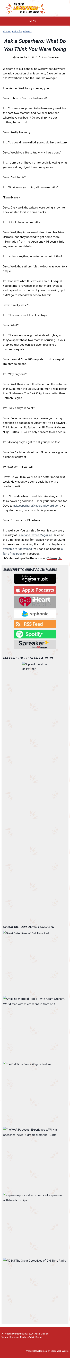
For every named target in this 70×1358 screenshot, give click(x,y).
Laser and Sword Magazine (35, 535)
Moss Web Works (59, 1351)
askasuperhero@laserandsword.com (36, 505)
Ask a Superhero (50, 57)
